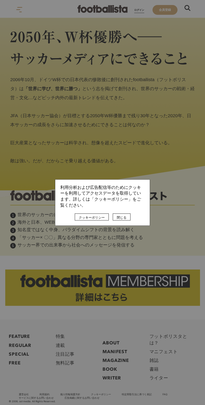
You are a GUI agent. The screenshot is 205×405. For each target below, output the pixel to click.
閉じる (121, 217)
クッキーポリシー (92, 217)
